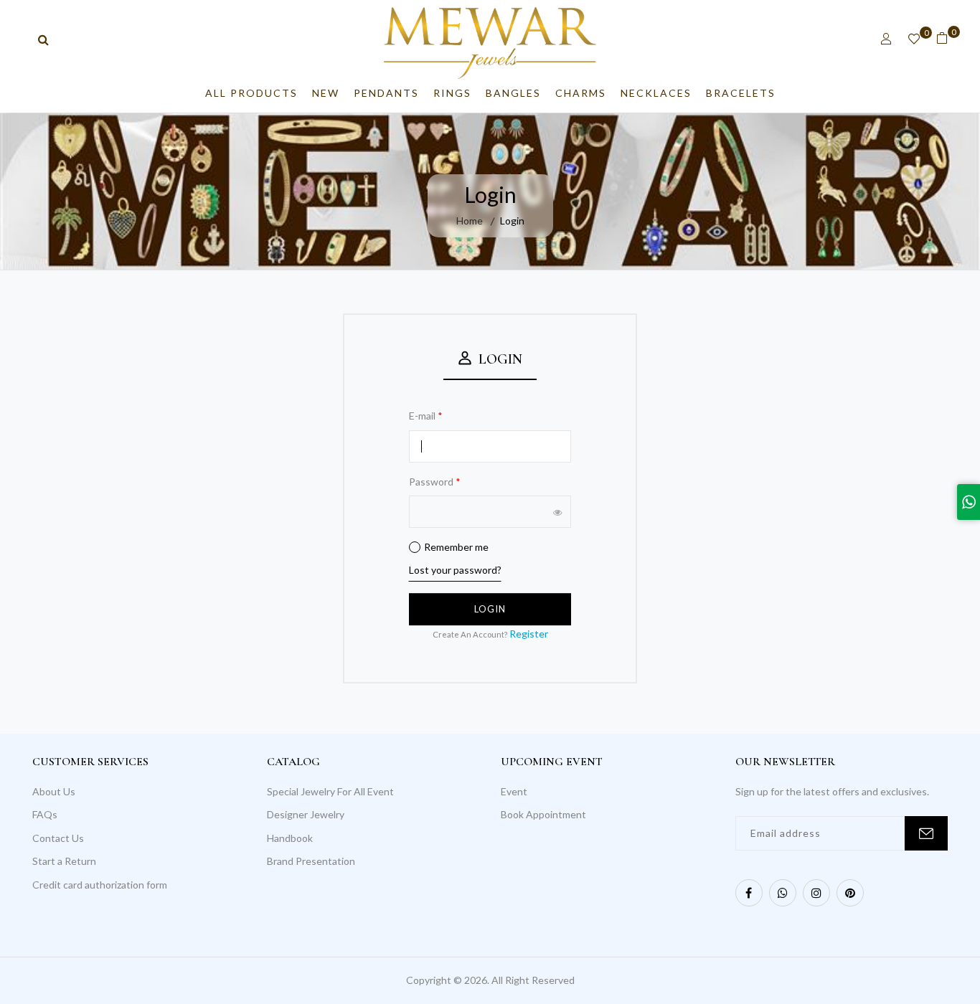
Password (435, 481)
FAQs (44, 814)
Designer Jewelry (305, 814)
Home (469, 220)
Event (514, 791)
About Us (53, 791)
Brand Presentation (311, 861)
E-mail (426, 415)
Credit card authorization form (99, 885)
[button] (886, 39)
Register (528, 634)
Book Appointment (543, 814)
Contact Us (58, 838)
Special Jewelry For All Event (330, 791)
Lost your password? (455, 570)
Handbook (290, 838)
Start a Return (64, 861)
